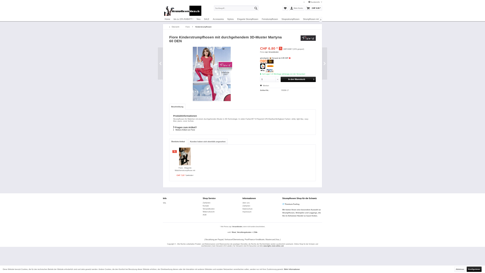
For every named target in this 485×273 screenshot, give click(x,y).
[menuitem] (236, 8)
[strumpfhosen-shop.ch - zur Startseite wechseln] (182, 11)
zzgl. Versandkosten (272, 52)
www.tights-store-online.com (273, 246)
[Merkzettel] (285, 8)
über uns (246, 203)
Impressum (247, 212)
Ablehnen (460, 269)
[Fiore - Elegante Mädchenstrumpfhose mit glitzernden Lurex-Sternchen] (185, 156)
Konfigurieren (474, 269)
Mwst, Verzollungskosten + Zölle (244, 232)
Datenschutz (247, 209)
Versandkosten (209, 209)
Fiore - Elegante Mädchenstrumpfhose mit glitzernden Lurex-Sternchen (185, 169)
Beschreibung (177, 107)
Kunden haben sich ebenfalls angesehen (208, 142)
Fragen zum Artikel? (185, 127)
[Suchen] (256, 8)
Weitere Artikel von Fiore (185, 130)
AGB (204, 215)
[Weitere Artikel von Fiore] (308, 39)
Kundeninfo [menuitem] (315, 2)
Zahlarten (206, 203)
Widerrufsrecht (208, 212)
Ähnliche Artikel (178, 142)
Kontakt (206, 206)
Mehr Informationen (292, 269)
